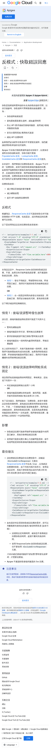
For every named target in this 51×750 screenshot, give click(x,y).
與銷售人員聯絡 (8, 644)
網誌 (3, 704)
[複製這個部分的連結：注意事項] (18, 569)
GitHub (4, 677)
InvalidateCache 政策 (11, 159)
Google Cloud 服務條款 (39, 729)
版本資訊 (5, 663)
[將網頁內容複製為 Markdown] (13, 68)
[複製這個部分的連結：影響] (10, 425)
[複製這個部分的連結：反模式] (13, 207)
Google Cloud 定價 (9, 636)
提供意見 (8, 55)
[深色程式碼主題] (42, 231)
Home (4, 42)
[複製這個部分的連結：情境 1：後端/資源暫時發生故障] (45, 313)
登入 (46, 3)
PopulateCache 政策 (11, 156)
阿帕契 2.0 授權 (23, 610)
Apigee (11, 10)
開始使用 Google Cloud (11, 681)
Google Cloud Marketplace (12, 640)
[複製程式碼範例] (46, 231)
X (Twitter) (6, 712)
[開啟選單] (3, 3)
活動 (3, 708)
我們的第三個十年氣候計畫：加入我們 (18, 733)
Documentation (15, 42)
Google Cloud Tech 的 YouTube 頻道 (16, 720)
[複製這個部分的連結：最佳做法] (16, 451)
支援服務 (5, 659)
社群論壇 (5, 655)
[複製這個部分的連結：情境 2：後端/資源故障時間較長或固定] (10, 371)
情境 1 (10, 280)
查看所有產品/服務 (9, 632)
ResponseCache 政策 (32, 159)
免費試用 (8, 17)
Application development (33, 42)
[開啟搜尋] (35, 2)
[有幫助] (18, 50)
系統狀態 (5, 667)
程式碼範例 (6, 685)
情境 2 (10, 295)
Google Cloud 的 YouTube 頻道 (14, 716)
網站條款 (24, 729)
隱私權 (16, 729)
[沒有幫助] (21, 50)
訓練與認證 (6, 693)
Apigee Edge (33, 100)
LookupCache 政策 (30, 156)
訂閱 (28, 738)
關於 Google (6, 729)
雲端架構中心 (7, 689)
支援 (15, 45)
